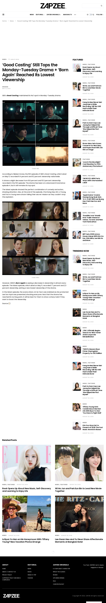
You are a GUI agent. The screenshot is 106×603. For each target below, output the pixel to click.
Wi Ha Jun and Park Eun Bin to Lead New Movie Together (92, 88)
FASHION (30, 578)
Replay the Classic (59, 572)
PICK (54, 581)
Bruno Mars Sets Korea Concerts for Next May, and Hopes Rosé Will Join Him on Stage (93, 146)
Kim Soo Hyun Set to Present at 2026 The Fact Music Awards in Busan (93, 427)
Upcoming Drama (58, 578)
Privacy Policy (7, 575)
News (12, 21)
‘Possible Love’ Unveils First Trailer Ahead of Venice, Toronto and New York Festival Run (93, 218)
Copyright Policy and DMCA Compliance (11, 579)
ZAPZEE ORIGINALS (61, 565)
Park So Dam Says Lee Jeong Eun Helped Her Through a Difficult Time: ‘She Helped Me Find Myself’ (92, 127)
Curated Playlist (58, 584)
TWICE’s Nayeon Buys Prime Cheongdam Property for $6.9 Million (92, 351)
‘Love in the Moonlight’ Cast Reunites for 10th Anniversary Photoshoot (92, 164)
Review (55, 575)
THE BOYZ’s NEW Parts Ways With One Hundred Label (92, 180)
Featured (91, 64)
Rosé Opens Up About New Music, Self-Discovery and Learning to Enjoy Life (92, 70)
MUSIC (30, 572)
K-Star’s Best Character (61, 569)
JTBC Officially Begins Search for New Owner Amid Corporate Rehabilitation (92, 333)
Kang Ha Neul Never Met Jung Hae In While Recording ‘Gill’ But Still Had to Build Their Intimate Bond (92, 106)
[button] (3, 14)
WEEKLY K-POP (32, 575)
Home (4, 21)
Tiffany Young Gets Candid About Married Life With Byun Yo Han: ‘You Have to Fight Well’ (92, 410)
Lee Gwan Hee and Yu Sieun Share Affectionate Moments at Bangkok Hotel (93, 315)
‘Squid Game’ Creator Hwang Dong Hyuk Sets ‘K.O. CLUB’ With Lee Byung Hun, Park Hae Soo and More (93, 199)
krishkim (5, 87)
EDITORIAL (32, 565)
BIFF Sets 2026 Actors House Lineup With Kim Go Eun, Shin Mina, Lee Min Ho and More (93, 237)
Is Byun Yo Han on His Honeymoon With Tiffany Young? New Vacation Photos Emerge (93, 296)
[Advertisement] (53, 37)
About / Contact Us (9, 572)
